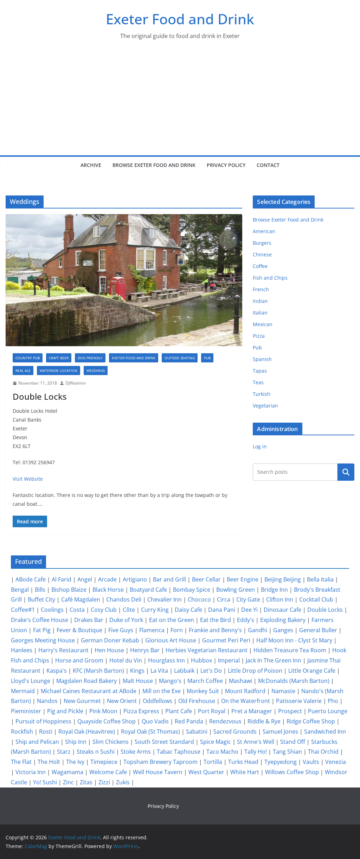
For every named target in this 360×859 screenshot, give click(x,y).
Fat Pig (42, 630)
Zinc (68, 782)
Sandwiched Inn (325, 731)
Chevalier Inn (164, 599)
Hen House (109, 650)
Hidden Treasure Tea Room (289, 650)
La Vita (159, 670)
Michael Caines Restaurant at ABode (88, 691)
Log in (260, 446)
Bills (40, 589)
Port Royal (211, 711)
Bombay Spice (191, 589)
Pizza (259, 335)
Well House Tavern (157, 772)
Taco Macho (222, 751)
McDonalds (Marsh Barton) (293, 681)
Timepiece (103, 762)
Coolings (52, 610)
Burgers (262, 242)
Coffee (260, 266)
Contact (268, 165)
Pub (207, 357)
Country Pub (27, 357)
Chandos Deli (123, 599)
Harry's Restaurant (63, 650)
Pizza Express (141, 711)
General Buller (318, 630)
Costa (77, 610)
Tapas (260, 370)
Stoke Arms (136, 751)
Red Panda (189, 721)
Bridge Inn (274, 589)
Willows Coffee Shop (292, 772)
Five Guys (120, 630)
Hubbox (201, 660)
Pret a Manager (251, 711)
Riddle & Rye (264, 721)
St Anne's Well (255, 742)
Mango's (170, 681)
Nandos (47, 701)
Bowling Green (235, 589)
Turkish (261, 394)
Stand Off (292, 742)
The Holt (49, 762)
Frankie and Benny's (215, 630)
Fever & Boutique (79, 630)
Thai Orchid (323, 751)
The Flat (21, 762)
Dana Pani (221, 610)
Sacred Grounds (235, 731)
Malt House (138, 681)
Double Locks (40, 396)
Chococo (199, 599)
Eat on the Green (171, 620)
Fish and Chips (270, 277)
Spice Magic (215, 742)
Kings (137, 670)
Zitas (86, 782)
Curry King (155, 610)
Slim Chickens (110, 742)
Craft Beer (59, 357)
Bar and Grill (169, 579)
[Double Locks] (124, 280)
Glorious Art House (170, 640)
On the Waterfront (245, 701)
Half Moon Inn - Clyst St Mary (294, 640)
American (264, 231)
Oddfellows (157, 701)
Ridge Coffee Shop (311, 721)
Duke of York (126, 620)
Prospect (290, 711)
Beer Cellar (206, 579)
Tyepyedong (280, 762)
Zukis (123, 782)
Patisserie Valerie (299, 701)
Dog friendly (90, 357)
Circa (223, 599)
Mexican (262, 324)
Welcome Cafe (108, 772)
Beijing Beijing (282, 579)
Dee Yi (249, 610)
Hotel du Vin (125, 660)
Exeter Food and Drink (180, 19)
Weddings (95, 370)
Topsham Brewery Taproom (160, 762)
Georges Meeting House (43, 640)
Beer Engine (242, 579)
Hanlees (21, 650)
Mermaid (23, 691)
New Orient (122, 701)
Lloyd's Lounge (30, 681)
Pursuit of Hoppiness (43, 721)
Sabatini (196, 731)
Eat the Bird (215, 620)
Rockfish (22, 731)
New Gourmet (82, 701)
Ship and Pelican (37, 742)
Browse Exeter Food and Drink (153, 165)
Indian (260, 301)
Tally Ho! (255, 751)
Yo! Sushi (45, 782)
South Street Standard (164, 742)
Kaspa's (56, 670)
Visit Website (28, 478)
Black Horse (108, 589)
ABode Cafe (30, 579)
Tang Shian (287, 751)
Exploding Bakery (283, 620)
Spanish (262, 359)
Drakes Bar (88, 620)
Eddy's (245, 620)
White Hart (244, 772)
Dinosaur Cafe (282, 610)
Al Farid (61, 579)
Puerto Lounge (327, 711)
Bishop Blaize (68, 589)
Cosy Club (104, 610)
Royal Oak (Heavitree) (86, 731)
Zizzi (104, 782)
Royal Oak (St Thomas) (150, 731)
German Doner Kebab (110, 640)
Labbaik (184, 670)
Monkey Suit (203, 691)
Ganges (283, 630)
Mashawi (240, 681)
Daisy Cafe (188, 610)
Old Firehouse (196, 701)
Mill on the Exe (161, 691)
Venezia (335, 762)
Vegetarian (265, 405)
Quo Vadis (155, 721)
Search (346, 472)
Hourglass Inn (166, 660)
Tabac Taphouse (178, 751)
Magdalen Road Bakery (86, 681)
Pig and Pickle (65, 711)
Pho (333, 701)
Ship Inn (75, 742)
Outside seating (180, 357)
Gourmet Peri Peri (226, 640)
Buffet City (41, 599)
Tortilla (213, 762)
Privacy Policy (226, 165)
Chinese (262, 254)
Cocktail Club (316, 599)
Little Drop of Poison (255, 670)
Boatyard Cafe (148, 589)
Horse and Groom (79, 660)
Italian (260, 312)
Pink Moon (103, 711)
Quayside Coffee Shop (106, 721)
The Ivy (75, 762)
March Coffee (205, 681)
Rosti (45, 731)
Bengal (20, 589)
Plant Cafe (178, 711)
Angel (84, 579)
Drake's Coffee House (39, 620)
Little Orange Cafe (311, 670)
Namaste (283, 691)
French (261, 289)
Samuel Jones (280, 731)
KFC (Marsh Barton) (98, 670)
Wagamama (67, 772)
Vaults (311, 762)
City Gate (248, 599)
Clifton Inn (279, 599)
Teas (258, 382)
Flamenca (152, 630)
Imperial (229, 660)
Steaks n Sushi (96, 751)
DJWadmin (75, 383)
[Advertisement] (180, 102)
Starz (64, 751)
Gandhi (257, 630)
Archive (91, 165)
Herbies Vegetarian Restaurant (207, 650)
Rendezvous (225, 721)
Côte (129, 610)
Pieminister (26, 711)
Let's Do (211, 670)
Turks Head (243, 762)
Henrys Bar (145, 650)
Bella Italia (320, 579)
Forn (177, 630)
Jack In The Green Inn (273, 660)
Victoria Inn (30, 772)
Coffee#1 (23, 610)
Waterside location (58, 370)
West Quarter (206, 772)
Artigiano (135, 579)
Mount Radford (245, 691)
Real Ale (23, 370)
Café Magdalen (80, 599)
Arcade (107, 579)
